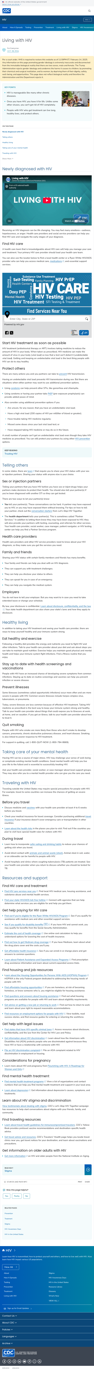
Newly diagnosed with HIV (13, 132)
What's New (54, 1296)
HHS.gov (5, 1368)
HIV (4, 19)
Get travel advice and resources (20, 1136)
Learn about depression (16, 1090)
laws (30, 471)
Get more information (15, 1156)
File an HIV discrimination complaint (22, 1050)
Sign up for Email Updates (18, 1308)
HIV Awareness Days (13, 1229)
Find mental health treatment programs (24, 1081)
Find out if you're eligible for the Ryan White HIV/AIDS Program (36, 915)
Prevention (38, 27)
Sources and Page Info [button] (17, 1182)
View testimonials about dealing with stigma (24, 1106)
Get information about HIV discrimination (25, 1038)
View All (8, 1267)
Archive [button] (6, 1343)
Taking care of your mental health (15, 148)
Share (87, 1182)
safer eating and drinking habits (46, 844)
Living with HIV (63, 27)
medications (56, 261)
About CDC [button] (8, 1322)
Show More (6, 159)
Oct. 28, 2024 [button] (13, 51)
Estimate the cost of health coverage (23, 933)
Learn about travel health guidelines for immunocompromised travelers (40, 1124)
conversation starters (41, 510)
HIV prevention (82, 438)
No (26, 1196)
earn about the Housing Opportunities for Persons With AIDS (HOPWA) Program (46, 975)
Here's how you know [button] (11, 4)
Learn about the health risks (18, 828)
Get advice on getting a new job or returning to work (30, 1004)
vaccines (31, 807)
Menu (86, 19)
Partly (16, 1196)
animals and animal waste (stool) (46, 852)
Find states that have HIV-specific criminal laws (28, 1029)
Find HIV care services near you (20, 891)
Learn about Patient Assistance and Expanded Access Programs (36, 959)
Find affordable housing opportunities (23, 987)
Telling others (7, 137)
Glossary (52, 1291)
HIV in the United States (14, 1234)
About (4, 27)
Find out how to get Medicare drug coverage (27, 942)
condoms (15, 388)
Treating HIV (11, 453)
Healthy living (7, 142)
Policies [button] (6, 1329)
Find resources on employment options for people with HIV (34, 1013)
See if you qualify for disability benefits (24, 924)
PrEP (50, 393)
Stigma (75, 27)
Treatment (49, 27)
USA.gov (15, 1368)
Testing (28, 27)
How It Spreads (16, 27)
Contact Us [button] (8, 1315)
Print (80, 1182)
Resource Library (55, 1287)
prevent (63, 373)
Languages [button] (8, 1336)
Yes (6, 1196)
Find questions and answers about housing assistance (31, 996)
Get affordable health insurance (20, 950)
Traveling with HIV (9, 153)
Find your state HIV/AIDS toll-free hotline (25, 900)
